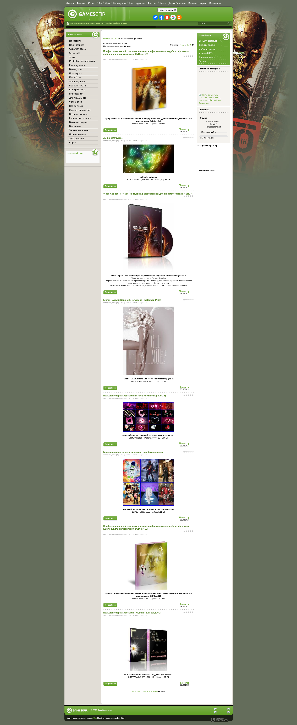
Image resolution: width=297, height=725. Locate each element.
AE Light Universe (113, 138)
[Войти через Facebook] (161, 17)
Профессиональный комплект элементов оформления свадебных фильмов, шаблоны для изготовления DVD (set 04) (146, 52)
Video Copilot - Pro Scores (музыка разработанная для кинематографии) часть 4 (147, 193)
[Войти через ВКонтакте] (155, 17)
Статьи (115, 38)
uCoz (94, 718)
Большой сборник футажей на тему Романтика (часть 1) (134, 395)
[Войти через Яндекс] (167, 17)
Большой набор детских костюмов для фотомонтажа (133, 452)
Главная (106, 38)
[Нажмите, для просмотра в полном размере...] (148, 114)
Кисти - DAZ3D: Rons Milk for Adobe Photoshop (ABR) (132, 300)
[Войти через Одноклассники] (179, 17)
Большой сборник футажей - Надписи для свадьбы (132, 612)
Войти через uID (167, 10)
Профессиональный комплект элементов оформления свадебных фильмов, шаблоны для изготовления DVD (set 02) (146, 527)
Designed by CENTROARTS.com (219, 720)
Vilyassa (112, 59)
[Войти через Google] (173, 17)
